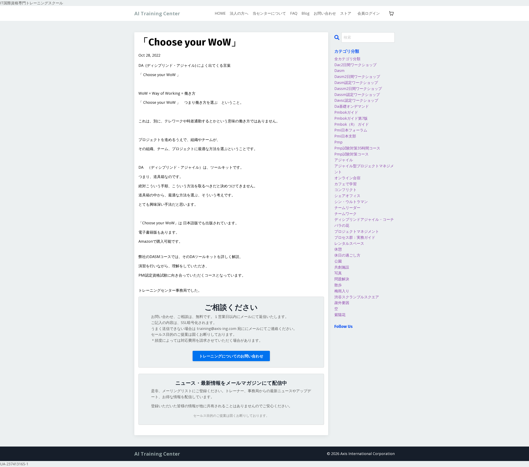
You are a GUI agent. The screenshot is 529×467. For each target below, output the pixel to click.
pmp (338, 142)
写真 (338, 272)
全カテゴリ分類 (347, 58)
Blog (305, 13)
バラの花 (341, 225)
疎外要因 (341, 302)
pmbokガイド (346, 112)
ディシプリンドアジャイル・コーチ (364, 219)
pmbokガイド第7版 (351, 118)
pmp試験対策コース (351, 154)
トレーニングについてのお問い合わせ (231, 356)
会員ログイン (368, 13)
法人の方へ (239, 13)
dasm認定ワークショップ (356, 82)
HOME (220, 13)
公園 (338, 261)
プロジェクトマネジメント (356, 231)
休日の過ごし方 (347, 255)
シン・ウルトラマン (351, 201)
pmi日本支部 (345, 136)
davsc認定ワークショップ (356, 100)
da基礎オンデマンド (351, 106)
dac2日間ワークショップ (355, 64)
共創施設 (341, 267)
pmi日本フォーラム (350, 130)
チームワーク (345, 213)
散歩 (338, 284)
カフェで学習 (345, 183)
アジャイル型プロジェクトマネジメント (364, 168)
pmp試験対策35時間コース (357, 148)
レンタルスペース (349, 243)
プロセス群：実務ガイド (354, 237)
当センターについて (269, 13)
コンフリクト (345, 189)
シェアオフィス (347, 195)
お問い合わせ (325, 13)
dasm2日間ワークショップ (357, 76)
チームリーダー (347, 207)
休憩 (338, 249)
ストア (345, 13)
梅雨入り (341, 290)
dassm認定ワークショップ (357, 94)
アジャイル (343, 159)
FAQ (293, 13)
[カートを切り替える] (391, 13)
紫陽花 (340, 314)
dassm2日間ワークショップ (358, 88)
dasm (339, 70)
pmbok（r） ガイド (351, 124)
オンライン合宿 (347, 177)
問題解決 (341, 278)
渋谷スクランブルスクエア (356, 296)
